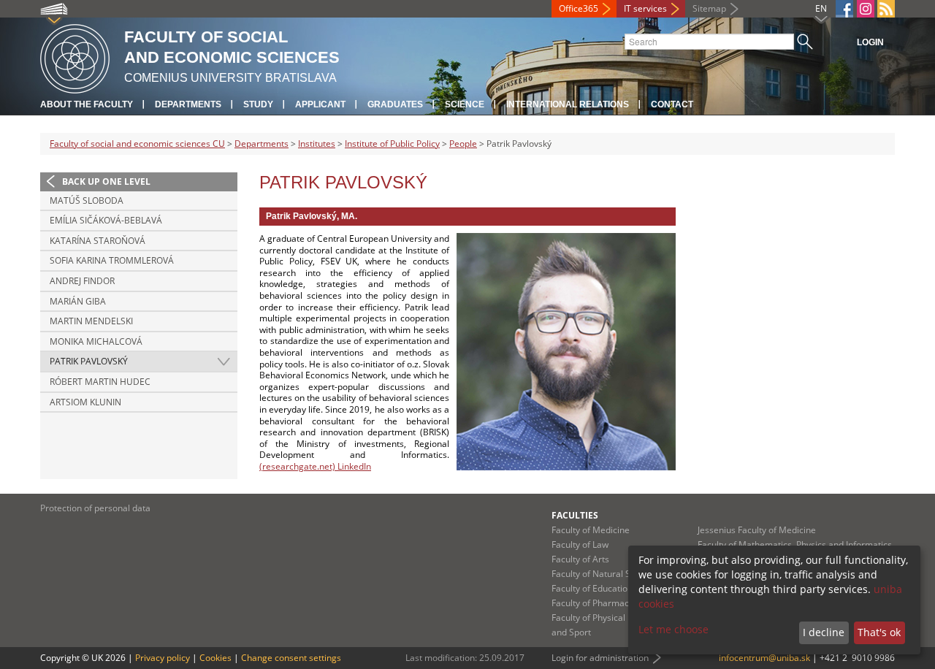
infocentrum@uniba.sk (764, 657)
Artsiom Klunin (85, 402)
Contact (672, 104)
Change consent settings (291, 657)
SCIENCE (464, 104)
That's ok (879, 632)
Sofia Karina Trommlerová (112, 260)
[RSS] (886, 9)
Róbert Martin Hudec (100, 381)
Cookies (215, 657)
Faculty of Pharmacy (592, 603)
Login (870, 42)
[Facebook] (844, 9)
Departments (188, 104)
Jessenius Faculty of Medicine (757, 530)
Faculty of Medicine (591, 530)
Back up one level (106, 181)
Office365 (578, 8)
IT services (645, 8)
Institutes (316, 143)
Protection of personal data (95, 508)
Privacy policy (162, 657)
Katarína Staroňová (97, 240)
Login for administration (600, 657)
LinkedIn (353, 466)
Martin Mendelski (91, 321)
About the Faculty (86, 104)
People (463, 143)
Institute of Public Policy (392, 143)
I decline (823, 632)
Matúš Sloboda (86, 200)
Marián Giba (78, 301)
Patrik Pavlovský (89, 361)
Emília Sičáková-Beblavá (106, 220)
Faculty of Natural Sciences (606, 573)
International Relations (567, 104)
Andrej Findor (82, 281)
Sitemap (709, 8)
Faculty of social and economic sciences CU (137, 143)
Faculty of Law (580, 544)
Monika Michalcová (96, 341)
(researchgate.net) (297, 466)
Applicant (320, 104)
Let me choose (673, 629)
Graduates (395, 104)
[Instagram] (865, 9)
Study (258, 104)
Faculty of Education (592, 588)
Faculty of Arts (580, 559)
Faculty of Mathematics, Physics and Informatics (795, 544)
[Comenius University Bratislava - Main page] (75, 56)
